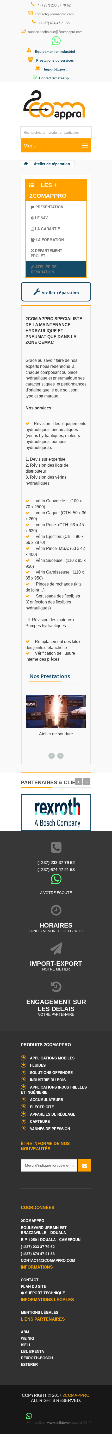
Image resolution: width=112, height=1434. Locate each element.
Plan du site (33, 1286)
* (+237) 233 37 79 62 (54, 5)
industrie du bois (48, 1079)
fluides (38, 1065)
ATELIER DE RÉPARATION (44, 269)
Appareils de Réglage (52, 1114)
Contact (30, 1280)
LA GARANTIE (47, 228)
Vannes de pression (50, 1128)
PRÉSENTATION (48, 206)
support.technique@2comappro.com (55, 32)
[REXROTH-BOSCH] (56, 811)
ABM (25, 1332)
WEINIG (27, 1338)
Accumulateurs (46, 1099)
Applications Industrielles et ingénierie (54, 1089)
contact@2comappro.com (54, 14)
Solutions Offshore (51, 1072)
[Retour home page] (25, 163)
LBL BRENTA (32, 1351)
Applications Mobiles (52, 1057)
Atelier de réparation (52, 163)
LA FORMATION (49, 239)
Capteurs (40, 1121)
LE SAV (41, 217)
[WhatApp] (56, 43)
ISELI (25, 1345)
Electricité (42, 1106)
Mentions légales (39, 1312)
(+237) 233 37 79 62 (56, 862)
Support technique (44, 1293)
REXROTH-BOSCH (37, 1358)
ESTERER (29, 1364)
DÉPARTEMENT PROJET (46, 253)
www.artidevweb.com (64, 1422)
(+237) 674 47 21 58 (54, 23)
